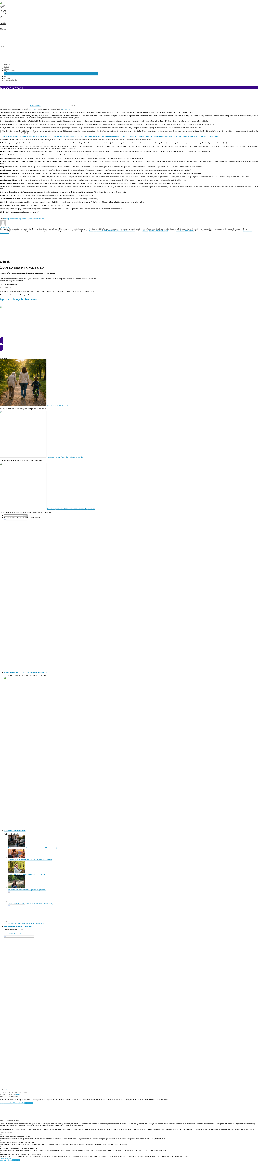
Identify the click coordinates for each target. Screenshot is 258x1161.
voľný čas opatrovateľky (29, 219)
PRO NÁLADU (33, 109)
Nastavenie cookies (6, 1103)
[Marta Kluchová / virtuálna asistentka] (3, 28)
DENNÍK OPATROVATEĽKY (185, 231)
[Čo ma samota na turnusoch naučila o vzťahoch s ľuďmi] (16, 873)
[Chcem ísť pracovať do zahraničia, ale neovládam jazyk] (16, 921)
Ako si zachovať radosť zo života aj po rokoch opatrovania (27, 890)
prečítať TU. (66, 109)
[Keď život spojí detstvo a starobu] (23, 405)
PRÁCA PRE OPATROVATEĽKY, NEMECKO (18, 926)
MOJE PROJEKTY (9, 71)
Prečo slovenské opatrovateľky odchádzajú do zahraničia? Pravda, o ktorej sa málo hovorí (37, 848)
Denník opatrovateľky (15, 933)
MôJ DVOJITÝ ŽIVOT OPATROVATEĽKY (155, 231)
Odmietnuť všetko (18, 1103)
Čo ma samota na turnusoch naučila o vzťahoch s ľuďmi (26, 874)
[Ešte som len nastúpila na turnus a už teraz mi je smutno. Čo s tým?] (16, 858)
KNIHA (6, 76)
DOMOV (6, 65)
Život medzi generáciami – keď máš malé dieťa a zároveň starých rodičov (71, 509)
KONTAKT (7, 78)
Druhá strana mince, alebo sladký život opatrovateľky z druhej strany (30, 904)
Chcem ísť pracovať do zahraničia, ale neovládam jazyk (26, 923)
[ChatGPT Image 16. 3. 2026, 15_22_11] (15, 336)
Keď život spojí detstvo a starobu (58, 405)
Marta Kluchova (35, 106)
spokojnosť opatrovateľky (12, 219)
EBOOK (6, 69)
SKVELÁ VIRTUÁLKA (14, 74)
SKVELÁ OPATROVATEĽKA (16, 73)
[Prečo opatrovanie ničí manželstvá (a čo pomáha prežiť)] (23, 457)
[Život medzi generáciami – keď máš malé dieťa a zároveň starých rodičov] (23, 509)
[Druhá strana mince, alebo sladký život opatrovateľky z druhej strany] (16, 902)
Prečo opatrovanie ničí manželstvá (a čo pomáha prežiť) (65, 457)
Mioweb (17, 1094)
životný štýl (40, 219)
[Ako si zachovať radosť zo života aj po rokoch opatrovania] (16, 888)
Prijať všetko (28, 1103)
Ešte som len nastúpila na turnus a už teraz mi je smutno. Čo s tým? (30, 860)
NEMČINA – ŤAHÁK (10, 80)
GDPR (6, 1089)
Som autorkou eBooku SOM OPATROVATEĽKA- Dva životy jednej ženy (112, 231)
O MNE (6, 67)
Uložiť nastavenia (5, 1158)
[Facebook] (15, 248)
